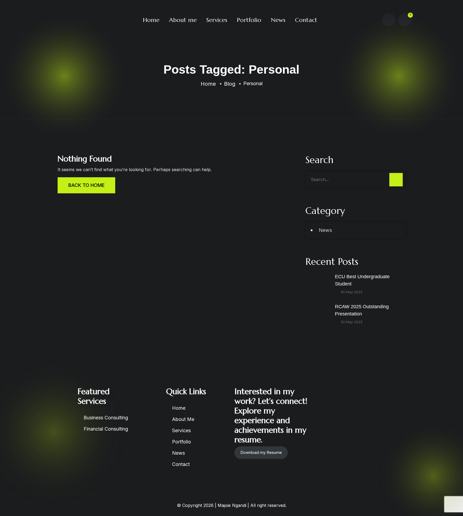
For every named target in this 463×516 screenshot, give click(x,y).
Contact (306, 20)
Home (151, 20)
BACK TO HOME (86, 185)
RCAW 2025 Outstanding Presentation (362, 310)
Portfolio (249, 20)
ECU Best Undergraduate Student (362, 280)
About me (183, 20)
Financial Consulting (106, 429)
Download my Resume (261, 452)
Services (216, 20)
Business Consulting (106, 417)
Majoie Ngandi (232, 505)
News (278, 20)
